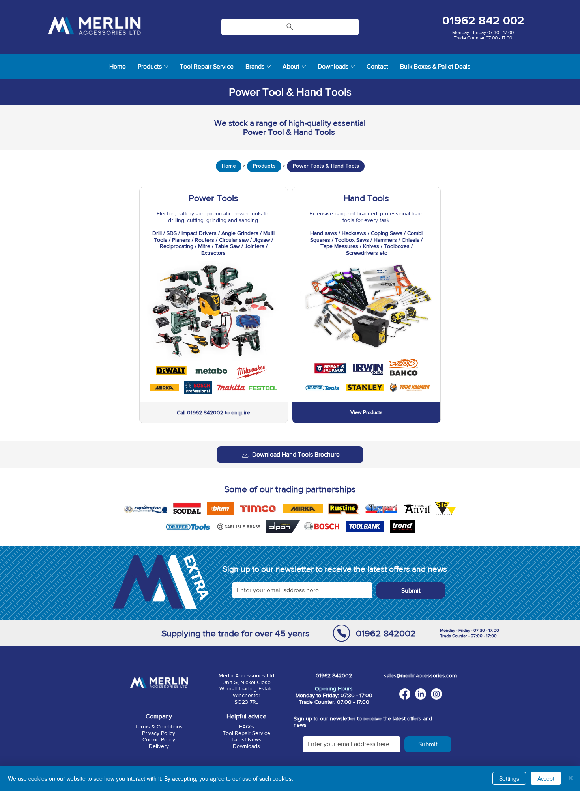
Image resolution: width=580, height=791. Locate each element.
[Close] (570, 778)
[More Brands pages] (269, 67)
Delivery (159, 746)
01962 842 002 (483, 20)
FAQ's (246, 726)
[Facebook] (404, 694)
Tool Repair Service (246, 733)
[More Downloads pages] (353, 67)
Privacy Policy (158, 733)
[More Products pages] (166, 67)
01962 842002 (385, 633)
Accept (545, 778)
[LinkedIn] (420, 694)
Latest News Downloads (247, 742)
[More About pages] (304, 67)
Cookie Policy (158, 739)
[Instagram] (436, 694)
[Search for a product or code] (290, 27)
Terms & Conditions (159, 726)
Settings (509, 778)
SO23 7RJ (246, 702)
